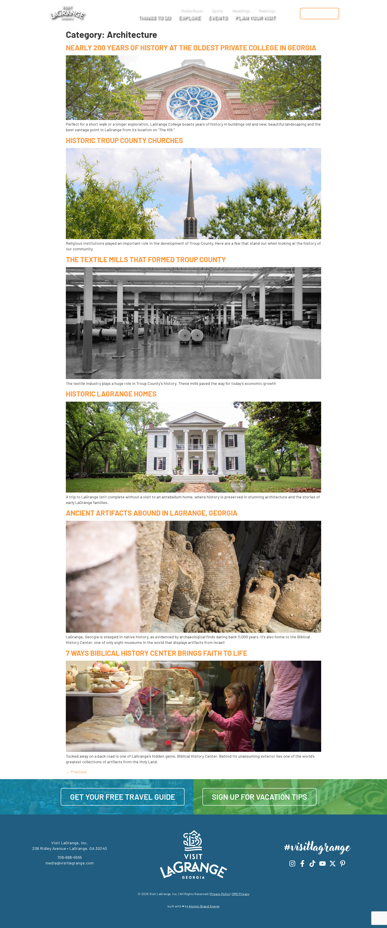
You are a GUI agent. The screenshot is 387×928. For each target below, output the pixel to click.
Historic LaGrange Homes (111, 393)
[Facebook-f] (302, 863)
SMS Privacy (240, 894)
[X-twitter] (332, 863)
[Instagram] (292, 863)
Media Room (191, 9)
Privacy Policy (220, 894)
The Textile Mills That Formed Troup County (146, 259)
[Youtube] (322, 863)
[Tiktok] (312, 863)
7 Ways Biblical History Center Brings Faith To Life (156, 653)
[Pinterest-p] (342, 863)
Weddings (240, 9)
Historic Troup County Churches (124, 140)
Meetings (266, 9)
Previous (76, 771)
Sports (217, 9)
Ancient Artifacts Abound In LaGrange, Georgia (151, 512)
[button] (294, 13)
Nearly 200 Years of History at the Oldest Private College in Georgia (191, 47)
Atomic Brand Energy (204, 906)
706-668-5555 (69, 857)
